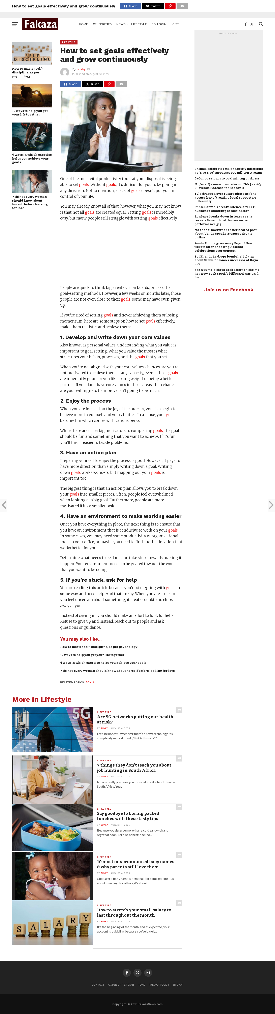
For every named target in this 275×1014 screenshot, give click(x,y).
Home (83, 24)
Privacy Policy (159, 984)
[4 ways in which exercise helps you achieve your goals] (32, 150)
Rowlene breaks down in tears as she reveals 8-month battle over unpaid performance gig (223, 220)
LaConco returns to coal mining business (226, 178)
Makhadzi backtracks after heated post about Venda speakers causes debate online (225, 233)
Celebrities (102, 24)
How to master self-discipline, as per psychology (27, 72)
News (120, 24)
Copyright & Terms (121, 984)
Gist (175, 24)
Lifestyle (139, 24)
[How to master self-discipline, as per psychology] (32, 64)
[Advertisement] (121, 253)
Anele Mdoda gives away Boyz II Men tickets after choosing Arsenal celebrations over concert (223, 246)
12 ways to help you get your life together (30, 112)
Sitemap (178, 984)
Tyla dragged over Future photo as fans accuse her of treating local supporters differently (225, 197)
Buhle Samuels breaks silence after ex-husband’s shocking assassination (225, 209)
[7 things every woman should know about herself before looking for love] (32, 192)
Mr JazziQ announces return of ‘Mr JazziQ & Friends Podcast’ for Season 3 (227, 186)
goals (84, 184)
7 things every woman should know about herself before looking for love (30, 202)
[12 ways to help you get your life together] (32, 106)
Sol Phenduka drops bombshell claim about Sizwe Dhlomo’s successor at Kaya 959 (226, 260)
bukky (81, 69)
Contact (98, 984)
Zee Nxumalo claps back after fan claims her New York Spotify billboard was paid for (226, 273)
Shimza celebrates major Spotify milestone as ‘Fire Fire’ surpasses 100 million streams (228, 170)
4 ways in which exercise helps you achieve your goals (32, 158)
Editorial (159, 24)
